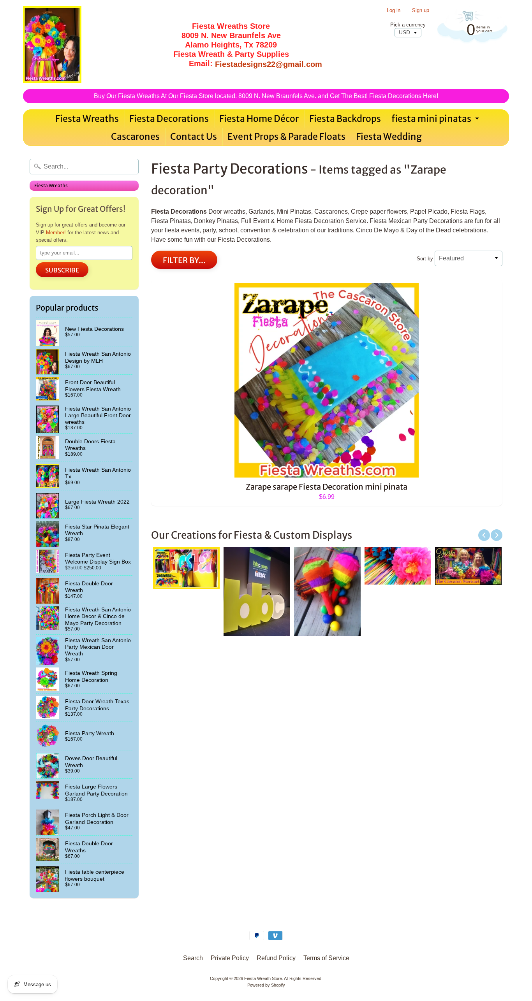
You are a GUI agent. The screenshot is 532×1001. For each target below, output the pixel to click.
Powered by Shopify (266, 985)
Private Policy (230, 958)
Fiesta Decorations (169, 118)
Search (193, 958)
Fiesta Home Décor (259, 118)
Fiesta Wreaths (87, 118)
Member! (56, 232)
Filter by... (184, 260)
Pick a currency (408, 25)
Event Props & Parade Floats (286, 136)
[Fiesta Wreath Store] (52, 44)
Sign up (420, 10)
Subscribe (62, 270)
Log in (393, 10)
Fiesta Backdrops (345, 118)
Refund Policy (276, 958)
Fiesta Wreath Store (263, 978)
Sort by (425, 259)
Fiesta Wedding (389, 136)
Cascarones (135, 136)
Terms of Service (326, 958)
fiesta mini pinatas (436, 120)
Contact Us (193, 136)
